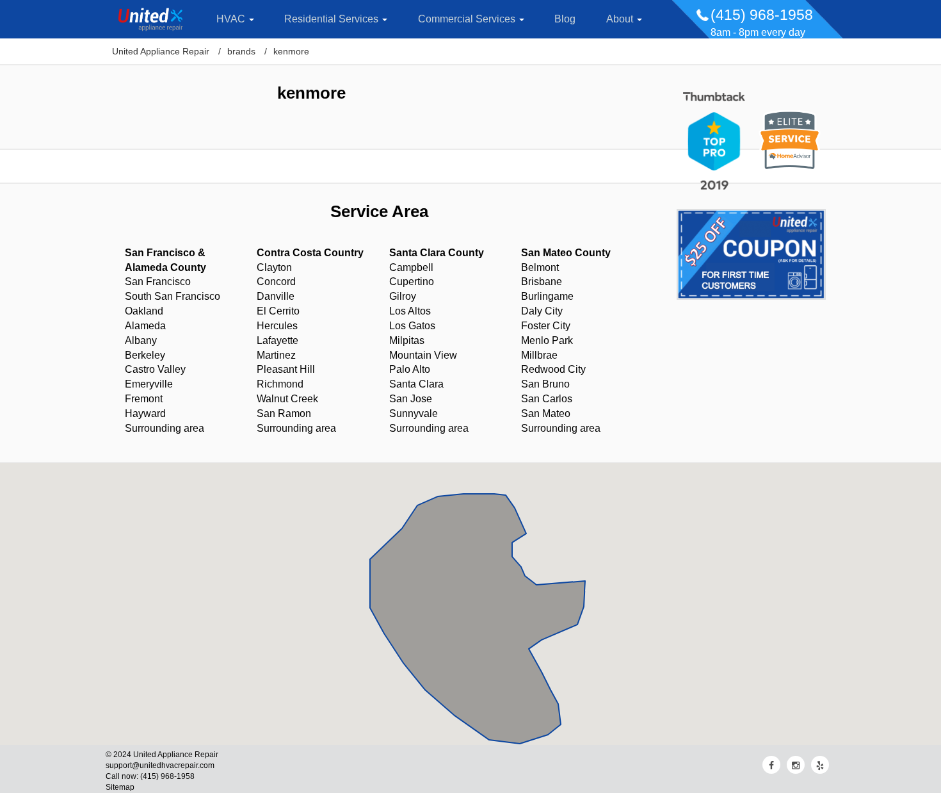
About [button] (621, 18)
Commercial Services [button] (468, 18)
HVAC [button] (232, 18)
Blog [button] (564, 18)
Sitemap (120, 787)
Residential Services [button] (332, 18)
